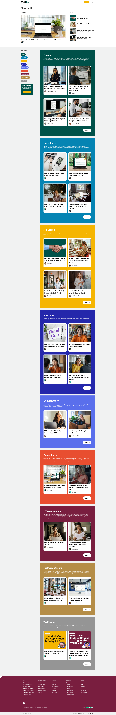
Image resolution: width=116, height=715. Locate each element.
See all (86, 130)
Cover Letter (24, 57)
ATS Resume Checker (27, 686)
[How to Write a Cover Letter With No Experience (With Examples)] (80, 193)
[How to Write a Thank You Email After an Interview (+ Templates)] (55, 333)
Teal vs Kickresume (69, 690)
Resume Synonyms (55, 686)
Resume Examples (41, 682)
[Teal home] (25, 2)
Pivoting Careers (25, 74)
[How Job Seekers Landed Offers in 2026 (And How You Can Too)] (73, 18)
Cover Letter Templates (42, 690)
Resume (23, 54)
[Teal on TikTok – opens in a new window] (90, 713)
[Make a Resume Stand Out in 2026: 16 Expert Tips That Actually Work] (73, 31)
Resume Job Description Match (28, 690)
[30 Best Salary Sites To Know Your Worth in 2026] (55, 420)
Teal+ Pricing (83, 686)
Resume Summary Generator (28, 688)
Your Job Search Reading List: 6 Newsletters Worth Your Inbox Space (85, 24)
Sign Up (82, 682)
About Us (82, 688)
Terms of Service (81, 713)
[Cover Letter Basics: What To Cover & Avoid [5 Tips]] (80, 162)
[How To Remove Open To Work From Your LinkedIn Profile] (55, 280)
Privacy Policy (74, 713)
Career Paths (24, 70)
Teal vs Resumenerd (69, 692)
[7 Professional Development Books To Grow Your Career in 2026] (80, 474)
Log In (82, 684)
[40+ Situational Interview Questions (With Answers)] (55, 364)
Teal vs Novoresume (69, 686)
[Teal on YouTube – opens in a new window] (86, 713)
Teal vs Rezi (68, 684)
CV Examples (40, 692)
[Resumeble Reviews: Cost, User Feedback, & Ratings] (80, 587)
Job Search (24, 60)
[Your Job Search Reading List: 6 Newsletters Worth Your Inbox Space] (73, 24)
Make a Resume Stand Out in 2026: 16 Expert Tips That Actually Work (85, 31)
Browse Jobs (54, 690)
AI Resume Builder (26, 682)
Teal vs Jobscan (69, 682)
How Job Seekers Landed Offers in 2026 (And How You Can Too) (86, 17)
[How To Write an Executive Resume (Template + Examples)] (55, 75)
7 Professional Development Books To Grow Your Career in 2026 (78, 487)
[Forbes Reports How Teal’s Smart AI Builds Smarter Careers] (55, 474)
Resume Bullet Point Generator (28, 692)
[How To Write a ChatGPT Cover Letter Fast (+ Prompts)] (55, 162)
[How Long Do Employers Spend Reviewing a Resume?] (73, 38)
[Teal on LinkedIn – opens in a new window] (88, 713)
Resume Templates (41, 686)
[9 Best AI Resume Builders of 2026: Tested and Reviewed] (55, 587)
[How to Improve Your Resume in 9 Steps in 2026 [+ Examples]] (80, 108)
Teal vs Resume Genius (70, 694)
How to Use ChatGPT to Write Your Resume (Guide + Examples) (41, 40)
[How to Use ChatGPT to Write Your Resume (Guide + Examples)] (43, 26)
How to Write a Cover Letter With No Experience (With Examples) (78, 206)
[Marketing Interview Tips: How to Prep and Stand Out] (80, 333)
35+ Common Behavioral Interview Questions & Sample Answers (79, 377)
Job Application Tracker (27, 684)
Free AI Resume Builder (27, 694)
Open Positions (83, 690)
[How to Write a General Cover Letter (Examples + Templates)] (55, 193)
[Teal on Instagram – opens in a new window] (92, 713)
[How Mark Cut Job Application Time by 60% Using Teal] (55, 640)
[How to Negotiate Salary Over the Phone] (80, 420)
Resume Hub (54, 682)
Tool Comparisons (25, 77)
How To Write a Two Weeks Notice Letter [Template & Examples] (77, 544)
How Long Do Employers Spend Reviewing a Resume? (84, 38)
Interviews (24, 64)
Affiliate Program (84, 692)
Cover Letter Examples (41, 688)
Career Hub (54, 684)
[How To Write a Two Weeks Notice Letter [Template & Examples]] (80, 531)
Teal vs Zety (68, 688)
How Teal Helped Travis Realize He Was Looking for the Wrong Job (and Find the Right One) (79, 653)
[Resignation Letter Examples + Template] (55, 531)
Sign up (86, 1)
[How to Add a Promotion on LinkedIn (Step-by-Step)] (80, 280)
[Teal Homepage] (24, 703)
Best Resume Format (41, 684)
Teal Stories (24, 80)
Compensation (25, 67)
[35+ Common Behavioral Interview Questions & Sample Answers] (80, 364)
